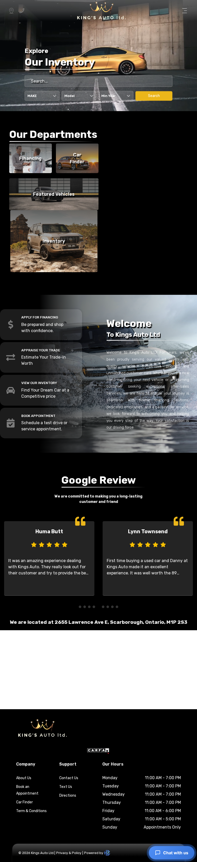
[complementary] (181, 846)
